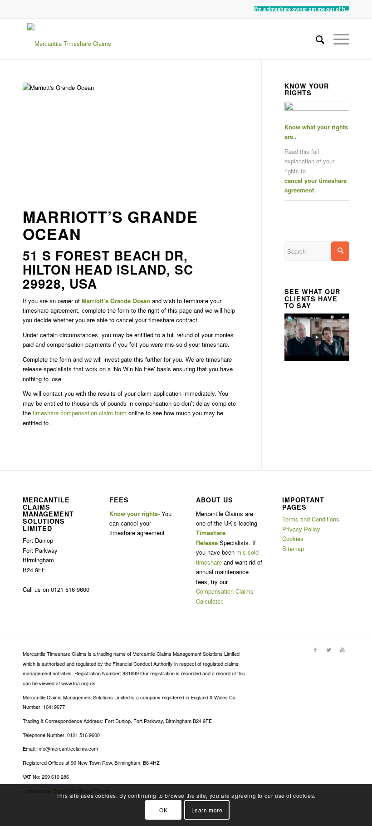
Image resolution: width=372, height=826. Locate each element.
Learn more (207, 810)
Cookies (292, 538)
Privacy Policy (301, 529)
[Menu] (336, 39)
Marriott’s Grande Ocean (110, 225)
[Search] (315, 39)
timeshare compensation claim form (80, 412)
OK (163, 810)
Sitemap (293, 548)
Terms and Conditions (310, 519)
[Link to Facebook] (315, 649)
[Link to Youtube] (342, 649)
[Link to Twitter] (329, 649)
